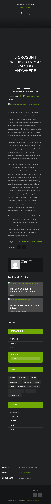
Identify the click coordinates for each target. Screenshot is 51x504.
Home (12, 25)
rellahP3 (24, 262)
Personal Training (42, 26)
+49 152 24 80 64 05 (25, 8)
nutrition (31, 241)
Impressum (29, 500)
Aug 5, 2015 (14, 96)
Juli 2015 (13, 421)
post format (33, 386)
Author (10, 322)
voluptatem (30, 391)
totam (20, 391)
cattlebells (23, 377)
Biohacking (21, 25)
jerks (23, 241)
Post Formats (14, 339)
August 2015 (14, 417)
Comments (12, 99)
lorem (12, 386)
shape (39, 241)
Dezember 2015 (15, 413)
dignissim (27, 382)
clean (17, 241)
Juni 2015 (13, 425)
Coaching (32, 25)
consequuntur (15, 382)
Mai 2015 (13, 429)
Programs (27, 88)
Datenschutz (36, 500)
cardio (12, 311)
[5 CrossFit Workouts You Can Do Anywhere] (23, 104)
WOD (37, 96)
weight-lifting (21, 311)
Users (14, 322)
